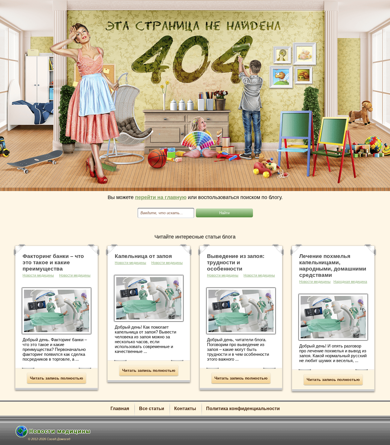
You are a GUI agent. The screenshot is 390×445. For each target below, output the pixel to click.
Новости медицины (75, 275)
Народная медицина (350, 282)
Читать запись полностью (56, 378)
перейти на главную (160, 197)
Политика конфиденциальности (243, 408)
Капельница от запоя (143, 256)
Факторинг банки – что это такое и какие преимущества (53, 262)
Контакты (185, 408)
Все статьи (151, 408)
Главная (119, 408)
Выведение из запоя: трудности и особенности (235, 262)
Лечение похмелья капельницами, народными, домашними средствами (332, 265)
